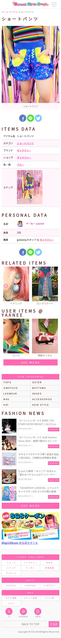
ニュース (11, 562)
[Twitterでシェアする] (38, 118)
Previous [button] (5, 286)
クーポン (30, 568)
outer (37, 382)
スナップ (11, 568)
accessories (42, 399)
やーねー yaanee (34, 223)
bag (6, 399)
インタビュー (30, 562)
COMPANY (30, 585)
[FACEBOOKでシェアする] (22, 118)
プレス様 (49, 598)
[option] (30, 67)
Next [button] (55, 286)
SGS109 (11, 585)
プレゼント (11, 573)
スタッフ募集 (30, 598)
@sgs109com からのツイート (20, 543)
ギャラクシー (24, 150)
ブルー (20, 164)
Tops (7, 382)
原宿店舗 (49, 568)
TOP (54, 624)
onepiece (11, 387)
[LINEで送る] (30, 118)
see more (30, 362)
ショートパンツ (25, 143)
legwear (10, 393)
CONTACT (50, 585)
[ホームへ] (30, 4)
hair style (40, 404)
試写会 (49, 562)
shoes (37, 393)
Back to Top (30, 624)
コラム (11, 603)
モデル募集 (11, 598)
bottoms (39, 387)
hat (6, 404)
